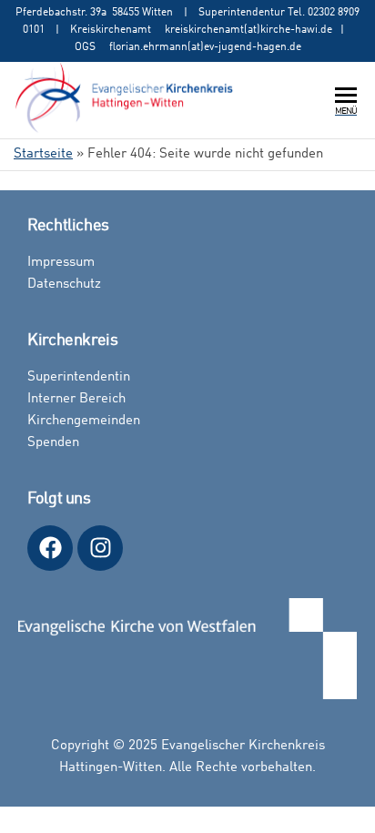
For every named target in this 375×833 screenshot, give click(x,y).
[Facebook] (50, 548)
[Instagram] (100, 548)
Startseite (43, 154)
